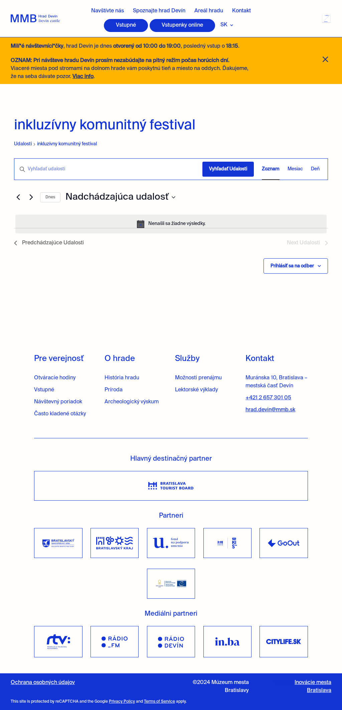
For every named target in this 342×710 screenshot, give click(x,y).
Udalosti (23, 144)
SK (223, 25)
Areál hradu (208, 11)
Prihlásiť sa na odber (292, 266)
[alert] (171, 224)
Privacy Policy (122, 702)
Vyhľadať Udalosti (228, 169)
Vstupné (126, 25)
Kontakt (241, 11)
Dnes (50, 197)
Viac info (83, 76)
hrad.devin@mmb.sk (270, 410)
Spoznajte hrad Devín (159, 11)
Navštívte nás (107, 11)
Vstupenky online (182, 25)
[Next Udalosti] (31, 197)
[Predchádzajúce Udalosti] (18, 197)
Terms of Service (159, 702)
